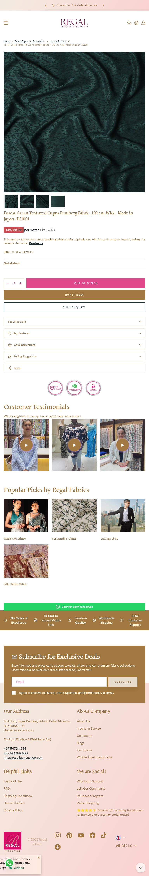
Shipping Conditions (18, 796)
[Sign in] (136, 23)
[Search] (129, 23)
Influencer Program (90, 796)
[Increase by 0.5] (20, 283)
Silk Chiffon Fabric (15, 584)
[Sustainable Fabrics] (74, 515)
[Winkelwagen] (143, 23)
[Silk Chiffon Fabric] (26, 561)
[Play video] (26, 445)
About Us (83, 721)
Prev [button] (46, 5)
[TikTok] (103, 835)
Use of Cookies (14, 803)
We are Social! (91, 772)
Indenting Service (89, 729)
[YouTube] (81, 835)
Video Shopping (88, 803)
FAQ (7, 788)
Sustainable (39, 41)
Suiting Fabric (109, 538)
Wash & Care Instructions (94, 757)
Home (7, 41)
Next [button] (103, 5)
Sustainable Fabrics (64, 538)
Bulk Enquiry (74, 307)
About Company (93, 711)
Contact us (84, 736)
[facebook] (92, 835)
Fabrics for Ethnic (14, 538)
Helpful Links (18, 772)
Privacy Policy (13, 810)
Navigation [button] (6, 23)
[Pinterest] (69, 835)
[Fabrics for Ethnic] (26, 515)
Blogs (80, 743)
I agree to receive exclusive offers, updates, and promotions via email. (65, 693)
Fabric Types (21, 41)
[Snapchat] (58, 847)
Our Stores (84, 750)
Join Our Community (91, 788)
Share (17, 368)
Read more (36, 243)
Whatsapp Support (90, 781)
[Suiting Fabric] (123, 515)
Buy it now (74, 294)
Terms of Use (13, 781)
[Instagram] (58, 835)
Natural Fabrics (58, 41)
